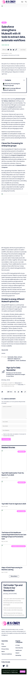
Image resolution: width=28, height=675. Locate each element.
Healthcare (21, 511)
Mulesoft (10, 359)
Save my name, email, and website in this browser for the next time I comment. (14, 434)
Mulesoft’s (12, 107)
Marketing (22, 451)
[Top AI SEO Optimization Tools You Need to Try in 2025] (14, 460)
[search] (19, 2)
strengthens (11, 360)
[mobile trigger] (25, 1)
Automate (11, 357)
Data (15, 357)
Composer (4, 167)
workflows (23, 360)
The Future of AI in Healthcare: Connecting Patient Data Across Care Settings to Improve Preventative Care (13, 535)
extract (20, 357)
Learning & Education (18, 546)
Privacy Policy (6, 672)
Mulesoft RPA (20, 165)
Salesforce (11, 101)
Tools (17, 360)
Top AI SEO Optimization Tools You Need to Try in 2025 (12, 474)
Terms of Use (14, 672)
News (4, 22)
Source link (4, 350)
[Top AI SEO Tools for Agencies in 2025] (14, 491)
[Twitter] (3, 666)
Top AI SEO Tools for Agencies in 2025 (13, 504)
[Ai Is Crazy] (8, 2)
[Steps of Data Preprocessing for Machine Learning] (14, 555)
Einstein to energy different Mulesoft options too (12, 89)
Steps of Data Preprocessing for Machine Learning (11, 568)
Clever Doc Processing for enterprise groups (11, 84)
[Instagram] (7, 666)
